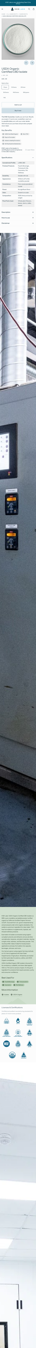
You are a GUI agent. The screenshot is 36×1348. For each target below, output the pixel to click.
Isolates (6, 995)
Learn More (30, 150)
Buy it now (18, 110)
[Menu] (2, 9)
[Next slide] (32, 63)
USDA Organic (17, 995)
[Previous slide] (26, 63)
